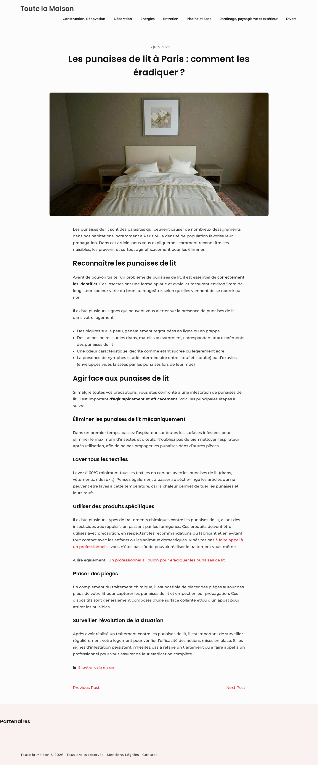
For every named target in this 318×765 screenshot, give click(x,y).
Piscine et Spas (199, 19)
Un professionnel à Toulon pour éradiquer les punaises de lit (166, 560)
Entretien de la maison (96, 667)
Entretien (170, 19)
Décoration (123, 19)
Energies (147, 19)
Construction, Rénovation (84, 19)
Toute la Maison (47, 9)
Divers (291, 19)
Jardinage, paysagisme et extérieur (249, 19)
